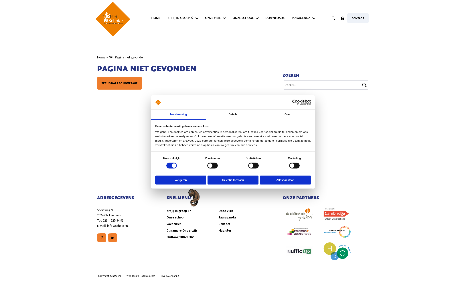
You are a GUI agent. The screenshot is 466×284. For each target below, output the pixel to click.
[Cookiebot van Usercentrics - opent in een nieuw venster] (295, 102)
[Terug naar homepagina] (113, 19)
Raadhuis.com (147, 276)
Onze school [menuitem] (243, 18)
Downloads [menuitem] (275, 18)
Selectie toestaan (233, 180)
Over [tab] (288, 114)
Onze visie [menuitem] (213, 18)
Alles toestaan (285, 180)
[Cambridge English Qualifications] (337, 216)
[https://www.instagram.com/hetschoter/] (101, 237)
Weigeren (181, 180)
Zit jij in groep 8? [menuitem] (180, 18)
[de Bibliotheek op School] (299, 216)
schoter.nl (115, 276)
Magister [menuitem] (224, 230)
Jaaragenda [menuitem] (301, 18)
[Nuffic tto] (299, 253)
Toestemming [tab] (178, 114)
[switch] (212, 166)
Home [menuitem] (155, 18)
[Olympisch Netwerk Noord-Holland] (337, 234)
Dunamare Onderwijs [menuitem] (182, 230)
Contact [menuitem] (358, 18)
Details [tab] (233, 114)
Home (101, 57)
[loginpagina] (342, 18)
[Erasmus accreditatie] (299, 233)
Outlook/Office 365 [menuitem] (181, 237)
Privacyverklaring (169, 276)
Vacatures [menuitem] (174, 224)
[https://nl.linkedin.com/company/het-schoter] (112, 237)
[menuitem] (101, 237)
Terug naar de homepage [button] (119, 83)
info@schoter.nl (118, 226)
